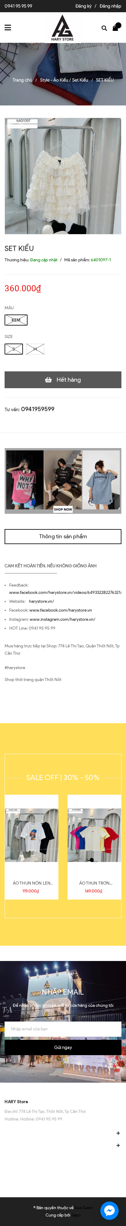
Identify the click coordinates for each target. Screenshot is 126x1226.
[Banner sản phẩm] (63, 480)
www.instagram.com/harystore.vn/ (62, 619)
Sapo (76, 1215)
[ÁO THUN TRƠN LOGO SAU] (94, 835)
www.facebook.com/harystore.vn (60, 610)
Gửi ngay (63, 1047)
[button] (63, 1089)
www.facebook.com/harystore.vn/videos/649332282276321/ (65, 592)
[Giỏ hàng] (116, 27)
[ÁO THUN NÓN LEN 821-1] (31, 835)
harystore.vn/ (41, 601)
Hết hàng (69, 379)
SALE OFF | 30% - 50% (63, 777)
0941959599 (37, 409)
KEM (16, 320)
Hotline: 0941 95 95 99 (41, 1119)
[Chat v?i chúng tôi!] (109, 1211)
